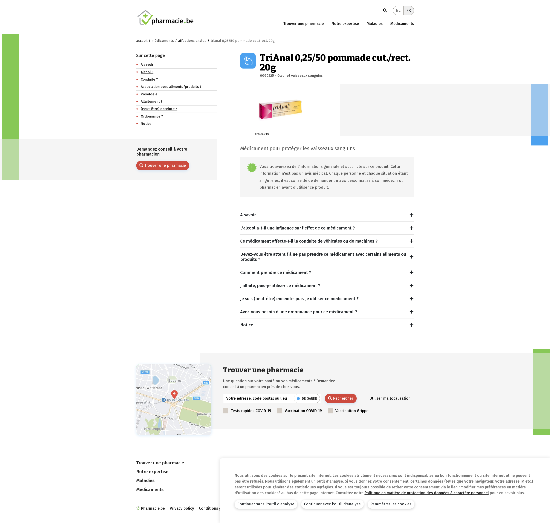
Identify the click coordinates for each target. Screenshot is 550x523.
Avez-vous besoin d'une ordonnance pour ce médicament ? (298, 311)
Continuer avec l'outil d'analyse (332, 504)
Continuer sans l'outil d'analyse (265, 504)
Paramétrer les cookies (390, 504)
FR (408, 10)
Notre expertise (345, 23)
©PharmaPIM (262, 134)
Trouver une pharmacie (303, 23)
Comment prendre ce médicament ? (275, 272)
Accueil (142, 41)
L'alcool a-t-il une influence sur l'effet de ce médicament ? (297, 228)
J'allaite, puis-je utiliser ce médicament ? (280, 285)
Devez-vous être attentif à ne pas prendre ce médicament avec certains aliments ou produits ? (323, 257)
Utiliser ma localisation (390, 398)
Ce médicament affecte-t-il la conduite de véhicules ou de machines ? (308, 241)
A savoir (248, 214)
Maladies (375, 23)
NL (398, 10)
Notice (246, 324)
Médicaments (402, 23)
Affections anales (192, 41)
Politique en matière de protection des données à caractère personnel (427, 493)
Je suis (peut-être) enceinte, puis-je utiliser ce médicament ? (299, 298)
